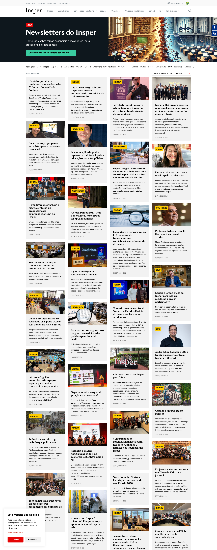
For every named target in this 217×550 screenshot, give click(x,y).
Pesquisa (102, 11)
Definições (32, 540)
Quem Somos (63, 11)
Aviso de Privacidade (15, 532)
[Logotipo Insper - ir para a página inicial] (34, 11)
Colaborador (51, 3)
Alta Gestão (69, 67)
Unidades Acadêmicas (134, 11)
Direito (150, 67)
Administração (43, 67)
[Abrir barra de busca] (189, 11)
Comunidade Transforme (84, 11)
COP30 (79, 67)
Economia (178, 67)
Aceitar (15, 540)
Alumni (34, 3)
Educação (189, 67)
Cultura (135, 67)
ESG (170, 67)
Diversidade (161, 67)
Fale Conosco (171, 11)
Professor (41, 3)
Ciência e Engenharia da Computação (100, 67)
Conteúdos (115, 11)
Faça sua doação (64, 3)
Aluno (28, 3)
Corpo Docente (155, 11)
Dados (143, 67)
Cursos (50, 11)
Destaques (30, 67)
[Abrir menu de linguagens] (188, 3)
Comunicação (123, 67)
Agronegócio (56, 67)
